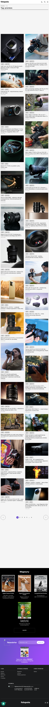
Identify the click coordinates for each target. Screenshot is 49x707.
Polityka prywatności (21, 674)
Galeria (35, 671)
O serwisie (3, 678)
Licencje (19, 673)
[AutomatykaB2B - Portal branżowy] (25, 702)
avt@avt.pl (36, 688)
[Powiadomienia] (3, 703)
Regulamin (19, 671)
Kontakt (2, 671)
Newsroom (3, 674)
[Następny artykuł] (45, 517)
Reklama (2, 673)
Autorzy (2, 676)
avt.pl (35, 689)
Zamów (24, 630)
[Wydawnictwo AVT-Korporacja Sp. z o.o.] (10, 688)
